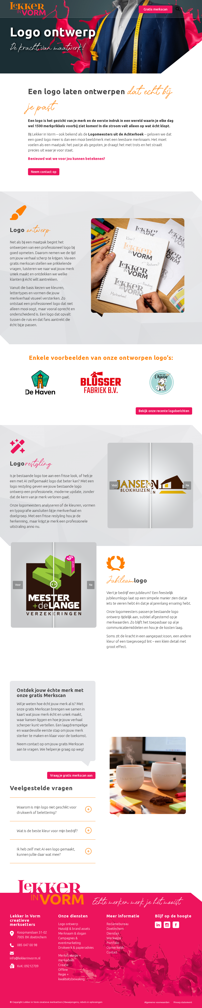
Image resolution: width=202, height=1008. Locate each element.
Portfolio (113, 943)
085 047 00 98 (27, 945)
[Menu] (187, 9)
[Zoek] (178, 10)
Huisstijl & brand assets (74, 928)
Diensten (113, 933)
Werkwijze (114, 938)
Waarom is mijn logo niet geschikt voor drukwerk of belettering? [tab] (47, 809)
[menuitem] (178, 9)
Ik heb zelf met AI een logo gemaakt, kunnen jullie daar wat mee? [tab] (46, 851)
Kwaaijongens (71, 1002)
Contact (112, 952)
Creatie (63, 965)
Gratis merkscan (155, 9)
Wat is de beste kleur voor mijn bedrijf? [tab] (47, 831)
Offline (63, 969)
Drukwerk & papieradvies (76, 947)
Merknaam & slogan (72, 933)
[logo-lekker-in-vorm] (28, 9)
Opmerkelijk (115, 947)
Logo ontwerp (68, 924)
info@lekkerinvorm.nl (25, 958)
